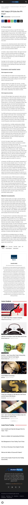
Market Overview (4, 392)
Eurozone (10, 246)
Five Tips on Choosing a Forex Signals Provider (12, 447)
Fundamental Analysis (14, 6)
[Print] (21, 21)
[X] (5, 21)
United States (15, 248)
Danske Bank (7, 16)
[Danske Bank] (2, 17)
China (6, 246)
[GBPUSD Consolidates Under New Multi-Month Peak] (14, 328)
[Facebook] (2, 21)
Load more (13, 420)
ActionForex (3, 397)
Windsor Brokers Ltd (5, 338)
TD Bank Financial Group (6, 319)
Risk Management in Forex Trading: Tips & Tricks (12, 441)
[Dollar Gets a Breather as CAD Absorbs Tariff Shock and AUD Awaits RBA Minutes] (14, 386)
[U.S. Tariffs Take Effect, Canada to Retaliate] (14, 309)
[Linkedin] (15, 21)
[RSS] (15, 487)
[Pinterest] (9, 21)
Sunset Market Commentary (8, 375)
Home (2, 6)
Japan (19, 246)
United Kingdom (9, 248)
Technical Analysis (5, 334)
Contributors (7, 6)
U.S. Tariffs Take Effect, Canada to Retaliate (11, 317)
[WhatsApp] (12, 21)
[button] (2, 502)
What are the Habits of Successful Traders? (11, 452)
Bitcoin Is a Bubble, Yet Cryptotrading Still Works (12, 436)
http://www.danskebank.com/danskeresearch (14, 265)
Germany (15, 246)
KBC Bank (3, 377)
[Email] (18, 21)
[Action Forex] (14, 2)
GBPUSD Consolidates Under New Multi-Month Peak (13, 336)
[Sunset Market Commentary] (14, 367)
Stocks (3, 248)
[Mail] (12, 487)
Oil (22, 246)
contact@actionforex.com (16, 483)
